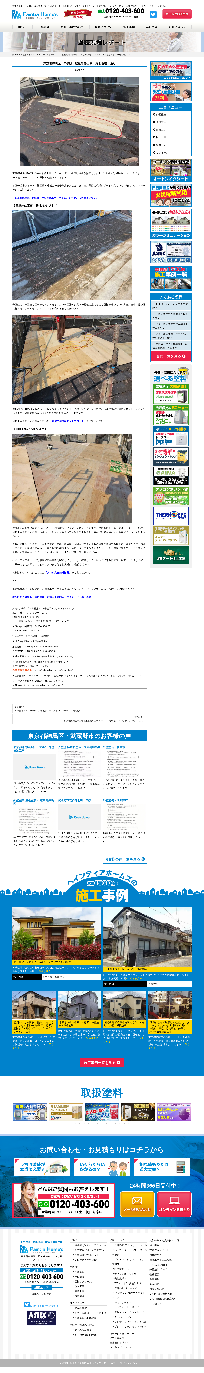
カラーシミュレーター (122, 1333)
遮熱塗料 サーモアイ (125, 1288)
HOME (22, 27)
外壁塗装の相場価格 (86, 1317)
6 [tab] (97, 1123)
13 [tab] (128, 1123)
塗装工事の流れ (118, 1338)
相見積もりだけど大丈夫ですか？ (170, 305)
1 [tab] (75, 1123)
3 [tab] (84, 1123)
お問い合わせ (177, 27)
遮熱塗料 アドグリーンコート (130, 1245)
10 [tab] (115, 1123)
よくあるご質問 (158, 1264)
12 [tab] (124, 1123)
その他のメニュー (159, 1303)
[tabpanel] (32, 1112)
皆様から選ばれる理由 (82, 1324)
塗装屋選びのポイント (87, 1255)
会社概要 (152, 27)
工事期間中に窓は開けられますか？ (170, 315)
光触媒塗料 (120, 1278)
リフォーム (161, 152)
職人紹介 (154, 1284)
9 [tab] (110, 1123)
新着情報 (154, 1279)
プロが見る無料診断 (86, 1259)
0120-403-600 (42, 626)
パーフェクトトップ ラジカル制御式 (129, 1252)
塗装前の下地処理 (119, 1342)
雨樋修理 (79, 1296)
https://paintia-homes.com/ (25, 616)
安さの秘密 (81, 1308)
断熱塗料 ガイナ (123, 1268)
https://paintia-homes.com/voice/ (41, 650)
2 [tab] (79, 1123)
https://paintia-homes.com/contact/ (45, 685)
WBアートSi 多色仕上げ (127, 1283)
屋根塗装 (160, 122)
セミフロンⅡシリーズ (126, 1307)
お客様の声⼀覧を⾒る (123, 859)
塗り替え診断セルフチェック (91, 1245)
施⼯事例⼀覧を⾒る (100, 1062)
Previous (10, 1112)
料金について (103, 27)
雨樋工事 (160, 129)
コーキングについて (121, 1347)
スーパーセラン (123, 1317)
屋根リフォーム (83, 1281)
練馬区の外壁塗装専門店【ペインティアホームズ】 (90, 1362)
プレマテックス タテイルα (130, 1322)
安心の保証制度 (83, 1330)
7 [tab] (102, 1123)
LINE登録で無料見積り (162, 1293)
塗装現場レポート (159, 1250)
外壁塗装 (160, 114)
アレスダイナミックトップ (129, 1312)
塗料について (117, 1240)
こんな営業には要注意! (162, 1298)
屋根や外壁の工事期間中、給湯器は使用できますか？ (170, 345)
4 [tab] (88, 1123)
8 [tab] (106, 1123)
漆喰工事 (160, 144)
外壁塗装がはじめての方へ (89, 1250)
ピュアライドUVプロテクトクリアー (128, 1295)
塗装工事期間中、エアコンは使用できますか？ (170, 335)
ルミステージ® (122, 1302)
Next (193, 1112)
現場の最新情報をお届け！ (44, 1306)
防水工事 (160, 137)
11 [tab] (119, 1123)
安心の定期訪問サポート (88, 1334)
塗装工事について (72, 27)
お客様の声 (155, 1255)
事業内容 (74, 1266)
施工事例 (129, 27)
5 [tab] (93, 1123)
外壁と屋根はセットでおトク (91, 1313)
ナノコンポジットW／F (127, 1273)
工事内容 (43, 27)
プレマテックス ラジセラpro (130, 1326)
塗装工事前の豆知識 (160, 1259)
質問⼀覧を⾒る (169, 355)
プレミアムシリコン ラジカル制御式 (129, 1262)
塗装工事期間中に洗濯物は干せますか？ (170, 325)
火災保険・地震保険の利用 (164, 1240)
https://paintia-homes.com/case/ (41, 646)
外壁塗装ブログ (158, 1269)
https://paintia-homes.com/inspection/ (54, 670)
